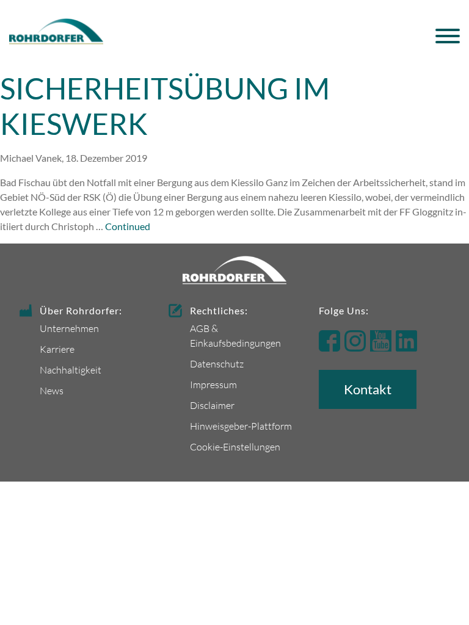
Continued (127, 226)
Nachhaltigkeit (70, 369)
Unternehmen (69, 328)
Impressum (213, 384)
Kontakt (367, 389)
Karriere (57, 349)
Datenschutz (217, 363)
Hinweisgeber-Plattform (241, 426)
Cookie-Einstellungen (235, 446)
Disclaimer (212, 405)
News (52, 390)
